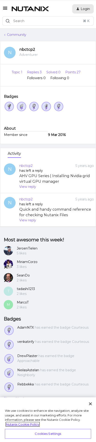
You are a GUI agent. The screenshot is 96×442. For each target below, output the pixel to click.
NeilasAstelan (28, 370)
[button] (5, 10)
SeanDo (23, 275)
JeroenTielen (27, 248)
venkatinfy (25, 342)
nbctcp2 (27, 49)
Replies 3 (35, 72)
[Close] (90, 404)
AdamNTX (25, 327)
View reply (27, 187)
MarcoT (23, 302)
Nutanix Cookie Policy (22, 424)
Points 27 (73, 72)
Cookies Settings (48, 433)
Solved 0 (54, 72)
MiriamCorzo (27, 262)
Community (16, 35)
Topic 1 (17, 72)
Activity (14, 153)
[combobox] (48, 21)
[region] (48, 419)
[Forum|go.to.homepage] (30, 9)
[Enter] (7, 21)
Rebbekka (25, 384)
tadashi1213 (26, 289)
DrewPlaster (27, 356)
